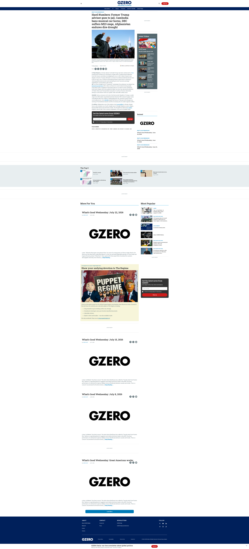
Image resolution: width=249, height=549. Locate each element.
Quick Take (150, 61)
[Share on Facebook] (96, 69)
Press (100, 525)
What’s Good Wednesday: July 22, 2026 (102, 212)
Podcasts (123, 8)
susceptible (120, 104)
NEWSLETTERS (121, 520)
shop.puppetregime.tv (104, 318)
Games (154, 208)
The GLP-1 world (97, 172)
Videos (117, 8)
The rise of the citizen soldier (130, 172)
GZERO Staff (85, 215)
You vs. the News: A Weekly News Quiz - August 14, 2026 (158, 211)
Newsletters (107, 8)
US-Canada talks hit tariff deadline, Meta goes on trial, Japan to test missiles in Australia (160, 220)
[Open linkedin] (166, 523)
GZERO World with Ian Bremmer (151, 76)
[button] (165, 3)
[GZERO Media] (125, 3)
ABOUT (84, 520)
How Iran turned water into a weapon (160, 172)
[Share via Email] (106, 69)
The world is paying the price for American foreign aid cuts (150, 58)
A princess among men (159, 227)
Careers (83, 530)
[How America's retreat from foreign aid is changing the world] (143, 77)
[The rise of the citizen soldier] (116, 173)
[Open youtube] (163, 523)
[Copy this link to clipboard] (103, 69)
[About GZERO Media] (146, 234)
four (133, 73)
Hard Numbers (156, 225)
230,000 (106, 100)
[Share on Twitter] (98, 69)
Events (83, 528)
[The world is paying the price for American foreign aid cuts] (143, 56)
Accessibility (111, 539)
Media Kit (84, 525)
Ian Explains (151, 84)
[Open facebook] (160, 527)
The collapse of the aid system (150, 86)
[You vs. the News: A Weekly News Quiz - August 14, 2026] (146, 210)
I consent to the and (152, 291)
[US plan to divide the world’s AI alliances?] (143, 63)
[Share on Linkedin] (101, 69)
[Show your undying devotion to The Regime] (109, 286)
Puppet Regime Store (97, 265)
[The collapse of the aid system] (143, 85)
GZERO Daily (119, 523)
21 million (129, 107)
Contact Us (101, 523)
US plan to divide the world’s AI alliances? (151, 64)
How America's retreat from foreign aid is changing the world (150, 80)
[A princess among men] (146, 226)
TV (112, 8)
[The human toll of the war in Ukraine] (143, 70)
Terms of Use (159, 291)
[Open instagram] (163, 527)
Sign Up (154, 546)
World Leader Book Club (146, 51)
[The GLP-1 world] (86, 173)
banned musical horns (97, 86)
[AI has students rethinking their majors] (86, 181)
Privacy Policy (152, 291)
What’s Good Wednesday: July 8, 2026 (102, 394)
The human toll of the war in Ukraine (151, 71)
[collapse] (246, 545)
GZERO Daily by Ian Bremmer (123, 525)
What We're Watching (158, 216)
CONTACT (102, 520)
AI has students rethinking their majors (99, 181)
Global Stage (140, 8)
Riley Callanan (95, 65)
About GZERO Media (158, 234)
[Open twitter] (160, 523)
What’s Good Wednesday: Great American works (107, 460)
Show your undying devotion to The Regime (104, 268)
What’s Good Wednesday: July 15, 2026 (102, 339)
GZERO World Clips (151, 54)
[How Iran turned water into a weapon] (146, 173)
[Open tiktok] (166, 527)
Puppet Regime (142, 49)
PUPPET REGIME (131, 8)
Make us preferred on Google (128, 65)
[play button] (147, 43)
